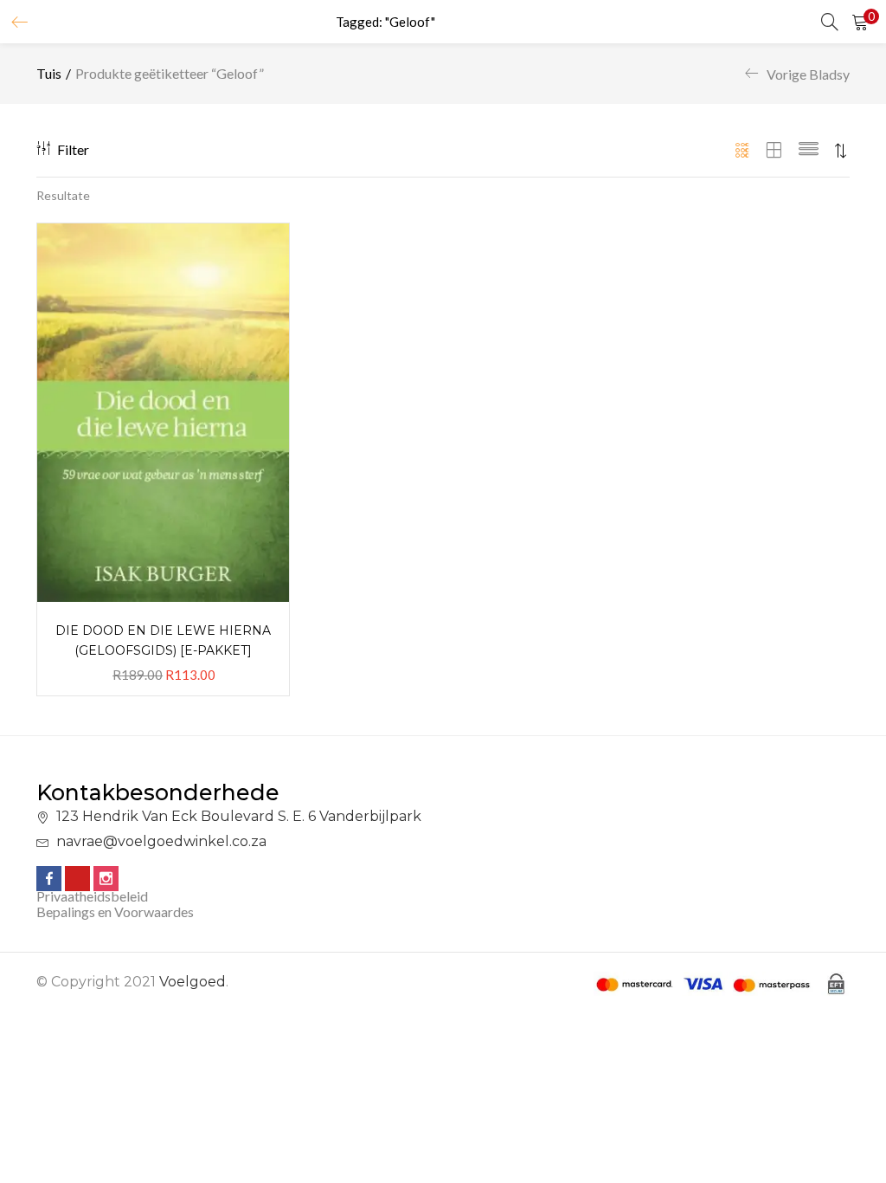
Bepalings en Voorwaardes (115, 911)
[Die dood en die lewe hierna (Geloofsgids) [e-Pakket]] (163, 411)
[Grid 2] (774, 151)
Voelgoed (192, 981)
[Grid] (742, 151)
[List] (809, 151)
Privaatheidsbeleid (92, 896)
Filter (73, 149)
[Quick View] (255, 257)
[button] (860, 21)
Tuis (48, 73)
